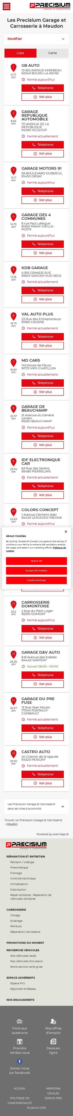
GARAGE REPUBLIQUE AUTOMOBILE (35, 115)
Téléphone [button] (45, 88)
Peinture (16, 926)
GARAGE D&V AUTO (41, 652)
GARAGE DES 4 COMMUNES (36, 217)
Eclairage (16, 921)
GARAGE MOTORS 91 (42, 168)
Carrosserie (16, 910)
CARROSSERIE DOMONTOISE (36, 604)
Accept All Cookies (36, 571)
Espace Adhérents (21, 978)
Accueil (19, 1088)
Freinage (16, 873)
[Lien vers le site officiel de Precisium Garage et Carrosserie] (50, 6)
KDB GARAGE (35, 268)
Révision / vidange (22, 862)
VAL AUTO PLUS (37, 314)
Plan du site (36, 1108)
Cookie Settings (36, 580)
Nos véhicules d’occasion (26, 961)
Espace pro (53, 1098)
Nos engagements (20, 1000)
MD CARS (31, 360)
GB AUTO (30, 65)
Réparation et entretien (26, 856)
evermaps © (61, 834)
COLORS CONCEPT (40, 510)
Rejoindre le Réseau (23, 989)
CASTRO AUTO (36, 752)
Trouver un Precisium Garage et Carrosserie (33, 820)
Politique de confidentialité (20, 1100)
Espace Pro (17, 983)
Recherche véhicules (23, 950)
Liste (20, 53)
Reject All (36, 561)
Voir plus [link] (45, 97)
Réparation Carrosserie (25, 932)
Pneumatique (19, 867)
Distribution (18, 890)
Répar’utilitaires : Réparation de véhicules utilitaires (30, 897)
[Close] (66, 531)
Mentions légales (53, 1091)
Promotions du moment (25, 943)
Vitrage (15, 915)
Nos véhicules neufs (23, 956)
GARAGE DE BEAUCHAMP (35, 408)
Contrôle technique (23, 878)
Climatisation (19, 884)
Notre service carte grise (26, 967)
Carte (52, 53)
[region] (36, 558)
